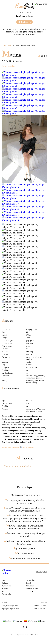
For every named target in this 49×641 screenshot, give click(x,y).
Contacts (29, 591)
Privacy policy (41, 572)
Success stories (32, 588)
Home (4, 45)
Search (28, 583)
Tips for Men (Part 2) (24, 548)
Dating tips (30, 580)
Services (5, 588)
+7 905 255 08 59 (24, 12)
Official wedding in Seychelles (24, 558)
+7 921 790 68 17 (40, 609)
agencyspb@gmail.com (10, 609)
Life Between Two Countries (25, 495)
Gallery (10, 45)
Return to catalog (8, 66)
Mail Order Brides (24, 553)
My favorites (24, 458)
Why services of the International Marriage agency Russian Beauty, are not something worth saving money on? (24, 518)
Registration (25, 22)
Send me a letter (10, 447)
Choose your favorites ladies (17, 466)
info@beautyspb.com (24, 16)
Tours (4, 591)
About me (30, 586)
